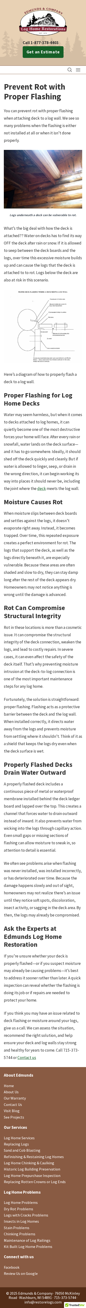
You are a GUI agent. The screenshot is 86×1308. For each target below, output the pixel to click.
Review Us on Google (21, 1273)
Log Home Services (19, 1138)
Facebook (11, 1267)
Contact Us (13, 1104)
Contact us (26, 1057)
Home (9, 1086)
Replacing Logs (16, 1144)
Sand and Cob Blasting (22, 1150)
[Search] (70, 70)
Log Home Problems (21, 1202)
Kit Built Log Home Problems (28, 1246)
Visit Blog (12, 1111)
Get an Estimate (43, 52)
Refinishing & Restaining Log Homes (34, 1157)
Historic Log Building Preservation (32, 1169)
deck (41, 488)
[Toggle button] (78, 70)
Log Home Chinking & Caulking (29, 1163)
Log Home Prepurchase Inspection (32, 1175)
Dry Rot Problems (18, 1209)
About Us (11, 1092)
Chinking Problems (19, 1234)
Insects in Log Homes (21, 1221)
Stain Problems (16, 1228)
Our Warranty (15, 1098)
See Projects (14, 1117)
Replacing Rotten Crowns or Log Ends (35, 1182)
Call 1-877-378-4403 (41, 42)
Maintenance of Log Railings (27, 1240)
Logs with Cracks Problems (26, 1215)
